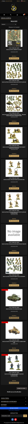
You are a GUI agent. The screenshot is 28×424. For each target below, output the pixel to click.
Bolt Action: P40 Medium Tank (14, 309)
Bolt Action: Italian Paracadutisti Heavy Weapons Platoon (14, 147)
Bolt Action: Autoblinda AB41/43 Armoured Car (14, 342)
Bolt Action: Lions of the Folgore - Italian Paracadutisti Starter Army (14, 115)
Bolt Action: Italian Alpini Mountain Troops (14, 244)
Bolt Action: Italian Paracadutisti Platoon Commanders (14, 213)
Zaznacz (9, 24)
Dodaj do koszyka (14, 58)
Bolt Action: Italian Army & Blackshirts (14, 276)
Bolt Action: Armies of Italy (14, 49)
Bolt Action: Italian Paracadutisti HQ (14, 179)
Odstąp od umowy (14, 408)
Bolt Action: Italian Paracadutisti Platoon (14, 82)
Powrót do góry (21, 388)
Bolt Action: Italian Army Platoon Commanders (14, 374)
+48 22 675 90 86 (8, 1)
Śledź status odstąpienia (14, 410)
